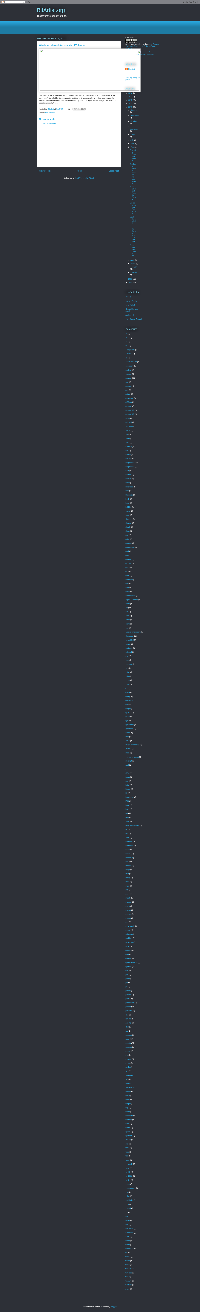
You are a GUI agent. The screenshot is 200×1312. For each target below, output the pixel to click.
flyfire (127, 672)
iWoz (127, 773)
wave (127, 1265)
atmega (128, 406)
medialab (129, 866)
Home (79, 171)
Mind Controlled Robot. (133, 221)
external (128, 652)
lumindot (128, 841)
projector (128, 1011)
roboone (128, 1035)
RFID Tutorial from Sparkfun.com (133, 235)
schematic (129, 1075)
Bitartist (131, 69)
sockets (128, 1120)
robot (127, 1039)
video (127, 1241)
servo (127, 1099)
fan (126, 668)
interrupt (128, 761)
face (127, 660)
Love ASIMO (130, 305)
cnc (126, 535)
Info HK (128, 297)
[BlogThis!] (76, 109)
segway (128, 1083)
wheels (128, 1269)
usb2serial (129, 1228)
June (132, 143)
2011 (130, 104)
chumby (128, 523)
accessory (129, 366)
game (127, 692)
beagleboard (130, 463)
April (132, 260)
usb (126, 1224)
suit (126, 1144)
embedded (129, 640)
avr (126, 434)
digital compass (131, 600)
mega (127, 870)
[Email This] (74, 109)
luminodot (129, 846)
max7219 (129, 858)
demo (127, 592)
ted (126, 1156)
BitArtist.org (51, 10)
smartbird (129, 1116)
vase (127, 1236)
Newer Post (44, 171)
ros (126, 1055)
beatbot (128, 475)
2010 (130, 107)
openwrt (128, 967)
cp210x (128, 563)
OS (126, 970)
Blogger (113, 1307)
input (127, 753)
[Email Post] (69, 109)
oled (127, 954)
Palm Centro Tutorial (133, 319)
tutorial (128, 1208)
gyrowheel (129, 729)
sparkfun (128, 1136)
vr (126, 1253)
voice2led (129, 1249)
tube (127, 1204)
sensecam (129, 1087)
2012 (130, 100)
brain (127, 503)
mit (126, 890)
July (132, 140)
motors (128, 914)
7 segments (130, 350)
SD (126, 1079)
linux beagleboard (132, 825)
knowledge (129, 797)
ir (125, 769)
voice (127, 1245)
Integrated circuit (132, 757)
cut (126, 584)
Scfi (127, 1071)
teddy (127, 1160)
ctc (126, 571)
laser (127, 809)
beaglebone (129, 467)
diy (126, 608)
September (134, 129)
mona (127, 906)
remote (128, 1019)
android (128, 378)
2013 (130, 97)
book (127, 499)
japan (127, 777)
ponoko (128, 995)
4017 (127, 338)
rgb (126, 1031)
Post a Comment (49, 124)
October (133, 121)
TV (126, 1212)
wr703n (128, 1281)
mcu (127, 862)
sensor (128, 1091)
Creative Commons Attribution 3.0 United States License (142, 46)
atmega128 (129, 410)
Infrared (128, 749)
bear (127, 471)
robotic (128, 1043)
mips (127, 886)
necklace (129, 938)
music (127, 930)
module (128, 902)
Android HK (129, 315)
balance (128, 447)
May (132, 147)
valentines (129, 1233)
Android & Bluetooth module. (133, 155)
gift (126, 704)
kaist (127, 785)
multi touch (129, 926)
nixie (127, 946)
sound (127, 1128)
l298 (127, 801)
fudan (127, 680)
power (127, 999)
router (127, 1063)
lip (126, 829)
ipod (127, 765)
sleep (127, 1112)
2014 (130, 93)
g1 (126, 688)
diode (127, 604)
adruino (128, 374)
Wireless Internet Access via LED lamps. (133, 173)
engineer (128, 648)
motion (128, 910)
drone (127, 624)
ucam (127, 1220)
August (133, 134)
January (133, 272)
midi (127, 874)
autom (127, 430)
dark (127, 588)
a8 (126, 358)
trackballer (129, 1200)
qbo (126, 1015)
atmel (127, 418)
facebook (129, 664)
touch (127, 1184)
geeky (127, 696)
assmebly (129, 398)
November (134, 116)
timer (127, 1168)
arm (126, 390)
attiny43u (129, 426)
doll (126, 612)
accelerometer (131, 362)
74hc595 (128, 354)
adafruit (128, 370)
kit (126, 793)
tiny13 (127, 1172)
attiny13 (128, 422)
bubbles (128, 507)
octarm (128, 950)
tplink (127, 1196)
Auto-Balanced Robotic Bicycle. (133, 193)
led (46, 113)
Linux (127, 821)
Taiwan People (131, 301)
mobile (128, 898)
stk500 (128, 1140)
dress (127, 620)
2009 (130, 279)
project (128, 1007)
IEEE (127, 741)
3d (126, 334)
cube (127, 575)
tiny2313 (128, 1176)
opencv (128, 958)
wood (127, 1277)
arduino (128, 386)
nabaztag (129, 934)
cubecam (129, 580)
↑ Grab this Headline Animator (144, 54)
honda (127, 733)
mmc (127, 894)
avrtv (127, 442)
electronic (129, 636)
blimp (127, 483)
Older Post (114, 171)
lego (127, 817)
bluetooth (129, 495)
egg (126, 628)
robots (127, 1051)
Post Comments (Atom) (84, 178)
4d (126, 342)
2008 (130, 282)
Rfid (127, 1027)
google (128, 709)
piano (127, 978)
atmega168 (129, 414)
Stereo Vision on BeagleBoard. (133, 208)
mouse (128, 918)
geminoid (129, 700)
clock (127, 531)
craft (127, 567)
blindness (129, 487)
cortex (127, 555)
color (127, 539)
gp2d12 (128, 713)
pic (126, 983)
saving (128, 1067)
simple (128, 1104)
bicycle (128, 479)
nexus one (129, 942)
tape (127, 1152)
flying (127, 676)
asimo (127, 394)
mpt (126, 922)
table (127, 1148)
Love (127, 838)
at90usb (128, 402)
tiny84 (127, 1180)
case (127, 515)
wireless (52, 113)
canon (127, 511)
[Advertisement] (86, 27)
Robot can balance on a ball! (133, 250)
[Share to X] (79, 109)
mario (127, 850)
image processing (132, 745)
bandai (128, 455)
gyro (127, 721)
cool (127, 551)
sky (126, 1107)
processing (129, 1003)
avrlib (127, 438)
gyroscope (129, 725)
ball (126, 451)
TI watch (128, 1164)
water (127, 1261)
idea (127, 737)
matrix (127, 854)
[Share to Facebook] (81, 109)
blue (127, 491)
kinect (127, 789)
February (133, 267)
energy (128, 644)
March (133, 263)
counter (128, 559)
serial (127, 1095)
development (130, 596)
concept (128, 543)
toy (126, 1192)
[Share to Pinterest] (84, 109)
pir (126, 987)
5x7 (126, 346)
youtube (128, 1285)
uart (126, 1216)
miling (127, 878)
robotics (128, 1047)
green (127, 717)
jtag (126, 781)
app (126, 382)
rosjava (128, 1059)
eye (126, 656)
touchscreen (130, 1188)
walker (127, 1257)
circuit (127, 527)
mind (127, 882)
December (134, 110)
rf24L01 (128, 1023)
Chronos (128, 519)
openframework (131, 962)
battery (128, 459)
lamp (127, 805)
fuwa (127, 684)
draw (127, 616)
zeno (127, 1289)
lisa (126, 833)
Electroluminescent (133, 632)
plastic (128, 991)
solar (127, 1124)
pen (126, 975)
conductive (129, 547)
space (127, 1132)
